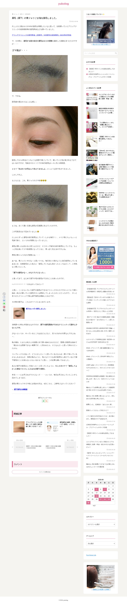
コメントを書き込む (45, 472)
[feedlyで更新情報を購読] (43, 401)
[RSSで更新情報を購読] (46, 401)
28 (105, 499)
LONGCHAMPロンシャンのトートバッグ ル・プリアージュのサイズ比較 (102, 75)
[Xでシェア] (4, 294)
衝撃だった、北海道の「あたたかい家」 (99, 404)
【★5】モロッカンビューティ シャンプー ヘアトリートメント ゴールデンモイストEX (100, 455)
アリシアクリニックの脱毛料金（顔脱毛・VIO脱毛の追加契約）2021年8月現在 (41, 35)
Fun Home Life (91, 555)
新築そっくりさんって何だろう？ (97, 410)
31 (88, 502)
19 (96, 496)
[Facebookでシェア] (4, 297)
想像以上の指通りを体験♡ (102, 589)
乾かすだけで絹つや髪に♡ (102, 44)
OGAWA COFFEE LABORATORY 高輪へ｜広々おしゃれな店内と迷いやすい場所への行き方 (100, 330)
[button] (4, 310)
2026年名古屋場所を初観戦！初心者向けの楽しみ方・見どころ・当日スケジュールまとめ (100, 378)
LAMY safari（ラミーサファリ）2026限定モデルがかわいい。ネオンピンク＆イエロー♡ (100, 367)
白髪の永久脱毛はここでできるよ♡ (101, 271)
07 (95, 505)
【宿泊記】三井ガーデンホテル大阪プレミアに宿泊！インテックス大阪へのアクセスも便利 (100, 300)
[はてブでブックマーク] (4, 300)
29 (109, 499)
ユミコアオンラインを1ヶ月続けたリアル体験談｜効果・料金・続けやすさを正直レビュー (100, 444)
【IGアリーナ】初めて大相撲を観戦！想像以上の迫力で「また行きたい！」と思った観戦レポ (100, 319)
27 (101, 499)
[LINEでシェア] (4, 303)
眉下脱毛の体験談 (20, 389)
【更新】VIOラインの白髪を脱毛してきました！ (102, 70)
